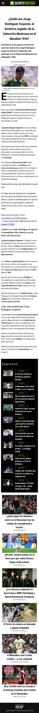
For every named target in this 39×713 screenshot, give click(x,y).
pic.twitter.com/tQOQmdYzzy (14, 218)
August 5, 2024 (7, 224)
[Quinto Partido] (25, 3)
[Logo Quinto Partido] (12, 3)
